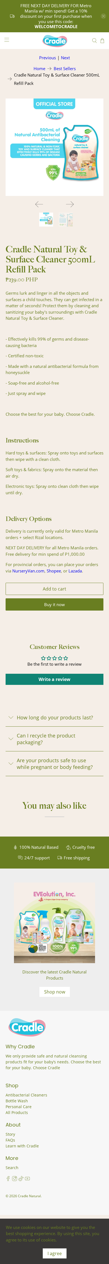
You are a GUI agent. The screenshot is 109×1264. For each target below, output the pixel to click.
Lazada (75, 571)
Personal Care (19, 1106)
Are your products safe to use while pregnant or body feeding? (55, 763)
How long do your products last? (55, 717)
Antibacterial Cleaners (26, 1095)
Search (12, 1167)
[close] (103, 16)
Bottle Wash (17, 1100)
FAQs (10, 1140)
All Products (17, 1112)
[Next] (70, 204)
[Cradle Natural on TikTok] (20, 1179)
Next (65, 57)
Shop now (54, 992)
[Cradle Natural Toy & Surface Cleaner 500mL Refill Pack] (55, 147)
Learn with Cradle (22, 1146)
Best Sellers (65, 69)
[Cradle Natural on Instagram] (14, 1179)
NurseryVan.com (28, 571)
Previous (47, 57)
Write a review (54, 679)
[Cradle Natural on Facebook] (8, 1179)
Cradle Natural (29, 1196)
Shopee (54, 571)
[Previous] (39, 204)
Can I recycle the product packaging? (46, 739)
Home (39, 69)
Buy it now (54, 604)
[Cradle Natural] (54, 41)
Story (10, 1134)
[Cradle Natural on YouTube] (27, 1179)
